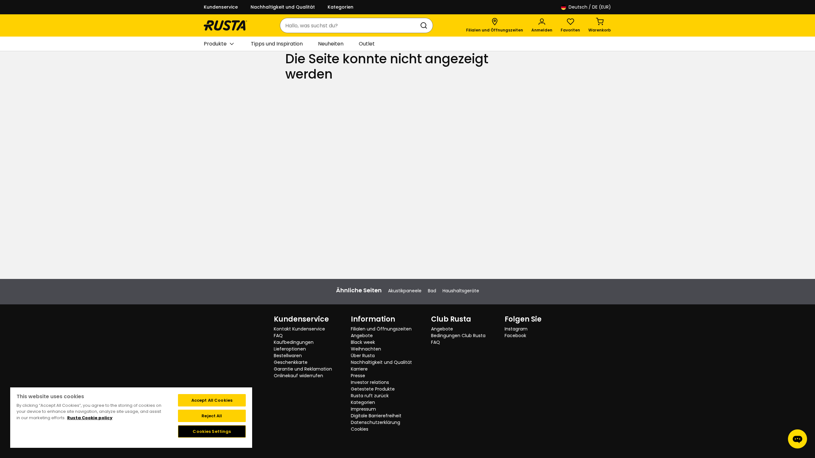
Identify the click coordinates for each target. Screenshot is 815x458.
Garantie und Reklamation (303, 369)
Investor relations (370, 382)
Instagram (516, 329)
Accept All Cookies (211, 400)
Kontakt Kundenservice (299, 329)
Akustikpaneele (405, 291)
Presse (358, 375)
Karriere (359, 369)
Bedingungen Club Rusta (458, 335)
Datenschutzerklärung (375, 422)
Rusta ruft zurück (370, 395)
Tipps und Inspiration (277, 43)
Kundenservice (221, 7)
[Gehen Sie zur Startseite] (225, 25)
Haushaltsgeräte (461, 291)
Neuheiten (331, 43)
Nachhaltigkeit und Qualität (283, 7)
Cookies (359, 429)
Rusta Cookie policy (89, 418)
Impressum (363, 409)
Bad (432, 291)
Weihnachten (366, 349)
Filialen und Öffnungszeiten (381, 329)
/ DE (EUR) (590, 7)
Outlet (367, 43)
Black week (363, 342)
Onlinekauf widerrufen (298, 375)
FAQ (278, 335)
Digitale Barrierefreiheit (376, 416)
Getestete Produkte (373, 389)
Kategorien (340, 7)
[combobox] (350, 25)
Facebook (515, 335)
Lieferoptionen (290, 349)
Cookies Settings (212, 431)
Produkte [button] (215, 43)
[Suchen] (425, 25)
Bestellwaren (288, 355)
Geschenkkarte (291, 362)
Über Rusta (363, 355)
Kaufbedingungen (294, 342)
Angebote (362, 335)
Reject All (212, 416)
